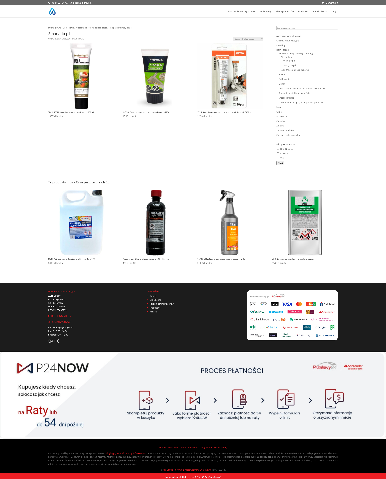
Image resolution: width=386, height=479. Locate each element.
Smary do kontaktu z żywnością (294, 93)
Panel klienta (320, 11)
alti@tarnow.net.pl (59, 321)
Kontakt (153, 311)
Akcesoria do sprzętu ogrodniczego (91, 27)
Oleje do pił (289, 60)
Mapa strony (220, 447)
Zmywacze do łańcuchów (288, 135)
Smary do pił (289, 65)
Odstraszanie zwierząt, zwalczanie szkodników (302, 88)
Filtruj (280, 163)
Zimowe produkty (285, 130)
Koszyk (334, 11)
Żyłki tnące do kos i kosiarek (295, 69)
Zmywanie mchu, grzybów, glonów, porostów (301, 102)
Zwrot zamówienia (189, 447)
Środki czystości (286, 97)
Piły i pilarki (114, 27)
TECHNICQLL (286, 148)
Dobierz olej (265, 11)
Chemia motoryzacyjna (287, 40)
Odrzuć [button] (217, 477)
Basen (282, 74)
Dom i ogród (68, 27)
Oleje (279, 111)
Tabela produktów (284, 11)
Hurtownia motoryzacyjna (241, 11)
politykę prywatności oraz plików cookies (125, 453)
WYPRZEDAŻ (282, 116)
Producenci (303, 11)
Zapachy (280, 121)
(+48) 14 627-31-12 (59, 315)
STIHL (282, 158)
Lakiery (279, 107)
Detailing (280, 45)
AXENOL (283, 153)
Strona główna (54, 27)
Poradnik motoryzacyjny (162, 303)
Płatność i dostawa (168, 447)
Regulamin (206, 447)
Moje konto (155, 299)
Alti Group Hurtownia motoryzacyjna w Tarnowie (187, 469)
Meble (282, 83)
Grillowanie (284, 79)
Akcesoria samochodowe (288, 36)
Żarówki (280, 125)
